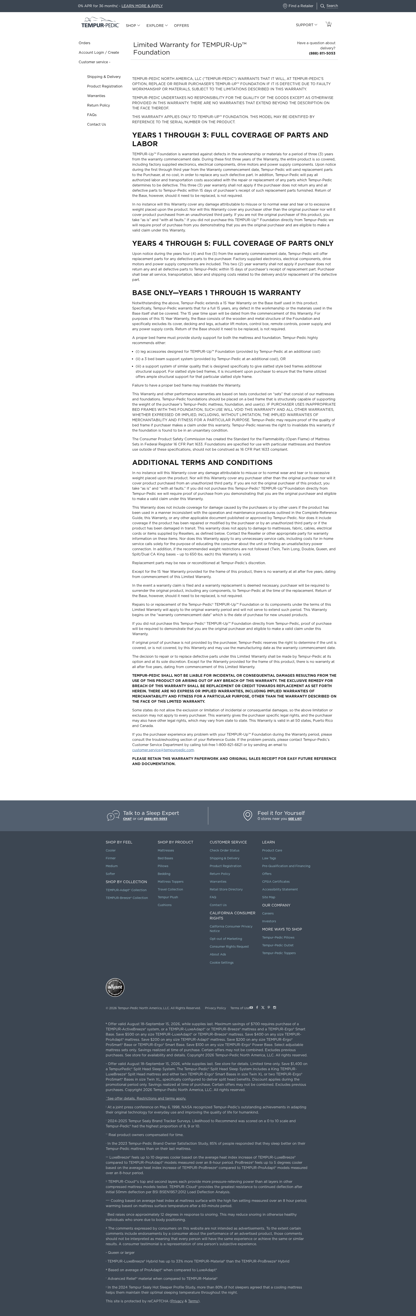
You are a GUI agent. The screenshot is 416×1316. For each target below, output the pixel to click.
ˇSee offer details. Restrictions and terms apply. (146, 1098)
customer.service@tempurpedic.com (163, 750)
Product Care (272, 850)
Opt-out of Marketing (226, 938)
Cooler (111, 850)
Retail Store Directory (226, 889)
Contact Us (96, 124)
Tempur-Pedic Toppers (279, 953)
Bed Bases (165, 858)
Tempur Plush (168, 897)
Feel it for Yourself (281, 813)
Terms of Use (240, 1008)
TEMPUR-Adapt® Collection (126, 890)
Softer (110, 874)
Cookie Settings (222, 962)
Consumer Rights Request (229, 946)
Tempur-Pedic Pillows (278, 937)
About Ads (218, 954)
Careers (268, 913)
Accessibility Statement (280, 889)
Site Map (268, 897)
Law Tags (269, 858)
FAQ (213, 897)
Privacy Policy (215, 1008)
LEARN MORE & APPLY (142, 6)
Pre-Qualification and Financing (286, 866)
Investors (269, 921)
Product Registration (104, 86)
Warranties (96, 96)
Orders (84, 43)
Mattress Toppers (171, 881)
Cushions (165, 905)
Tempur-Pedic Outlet (278, 945)
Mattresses (166, 850)
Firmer (111, 858)
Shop (131, 26)
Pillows (163, 866)
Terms (193, 1301)
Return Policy (98, 105)
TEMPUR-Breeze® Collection (127, 898)
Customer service (93, 62)
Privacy (177, 1301)
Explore (155, 26)
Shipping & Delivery (104, 77)
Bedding (164, 874)
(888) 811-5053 (322, 53)
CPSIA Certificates (276, 881)
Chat (127, 819)
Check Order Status (224, 850)
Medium (112, 866)
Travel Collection (170, 889)
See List (295, 819)
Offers (181, 26)
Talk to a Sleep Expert (151, 813)
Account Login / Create (99, 52)
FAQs (92, 115)
